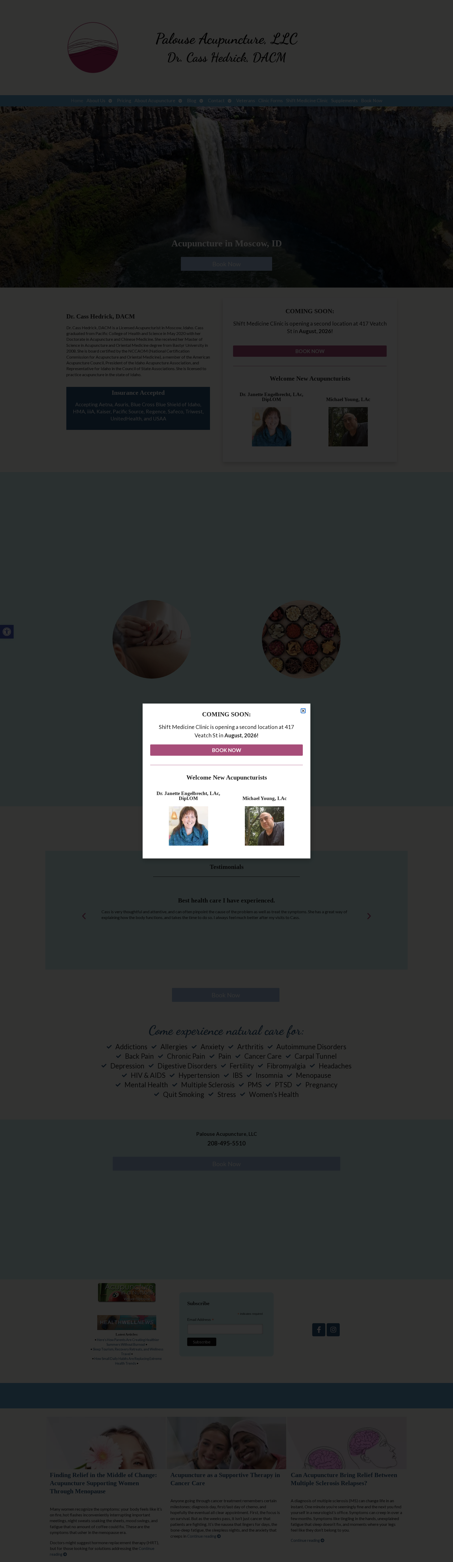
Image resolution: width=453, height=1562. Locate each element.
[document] (226, 781)
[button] (303, 711)
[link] (226, 750)
